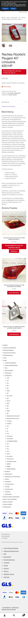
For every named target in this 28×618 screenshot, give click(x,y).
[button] (24, 25)
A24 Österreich (7, 607)
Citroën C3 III (10, 459)
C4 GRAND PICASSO (12, 441)
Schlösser (7, 471)
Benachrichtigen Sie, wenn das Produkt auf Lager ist (12, 72)
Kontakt (6, 565)
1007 (8, 378)
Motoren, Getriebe (8, 501)
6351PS (15, 94)
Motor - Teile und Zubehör (10, 499)
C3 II (8, 433)
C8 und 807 (10, 456)
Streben (7, 479)
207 (8, 388)
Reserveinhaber (9, 370)
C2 (7, 428)
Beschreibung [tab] (5, 102)
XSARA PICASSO (11, 469)
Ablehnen (13, 8)
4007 (8, 403)
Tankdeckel (8, 481)
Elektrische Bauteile (8, 350)
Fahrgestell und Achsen (9, 352)
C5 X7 (8, 453)
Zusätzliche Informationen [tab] (8, 106)
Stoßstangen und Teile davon (12, 476)
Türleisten (7, 491)
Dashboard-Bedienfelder (11, 365)
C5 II (8, 451)
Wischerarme (8, 494)
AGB (5, 554)
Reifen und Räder (7, 504)
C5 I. (8, 448)
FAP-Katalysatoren (8, 355)
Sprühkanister (8, 474)
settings (18, 5)
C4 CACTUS (10, 438)
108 (8, 383)
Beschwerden (7, 557)
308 (8, 398)
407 (19, 17)
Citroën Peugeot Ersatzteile (11, 548)
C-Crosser (9, 421)
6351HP (10, 94)
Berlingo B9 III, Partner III (13, 416)
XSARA (8, 466)
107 (8, 380)
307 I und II (9, 395)
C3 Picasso (9, 436)
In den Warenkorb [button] (14, 293)
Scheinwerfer (14, 17)
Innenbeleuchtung (11, 461)
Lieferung (6, 568)
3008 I (8, 390)
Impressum (6, 562)
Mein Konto (4, 615)
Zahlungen (6, 577)
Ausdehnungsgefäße (10, 362)
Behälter (5, 345)
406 (8, 405)
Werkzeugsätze (7, 507)
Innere (5, 357)
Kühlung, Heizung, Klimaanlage (11, 496)
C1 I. (8, 426)
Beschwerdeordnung (9, 560)
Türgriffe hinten (9, 489)
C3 (7, 431)
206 (8, 385)
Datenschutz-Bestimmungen (11, 551)
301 (8, 393)
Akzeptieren (5, 8)
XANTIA (9, 464)
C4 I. (8, 443)
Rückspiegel (8, 373)
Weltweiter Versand (9, 574)
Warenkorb (22, 614)
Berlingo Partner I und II (13, 418)
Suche (14, 615)
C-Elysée (9, 423)
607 (8, 413)
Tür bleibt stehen (9, 484)
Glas (6, 368)
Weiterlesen (14, 251)
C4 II (8, 446)
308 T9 (8, 400)
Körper (8, 17)
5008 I (8, 411)
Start (4, 17)
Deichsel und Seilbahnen (9, 347)
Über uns (6, 571)
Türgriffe (7, 486)
